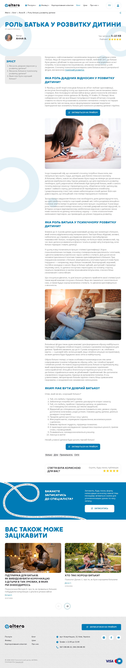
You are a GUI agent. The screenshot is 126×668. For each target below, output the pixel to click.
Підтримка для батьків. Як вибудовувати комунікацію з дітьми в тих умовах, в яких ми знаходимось (27, 580)
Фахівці (44, 5)
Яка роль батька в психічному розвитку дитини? (23, 72)
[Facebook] (111, 637)
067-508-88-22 (66, 647)
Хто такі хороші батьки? (82, 575)
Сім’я (76, 455)
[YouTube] (118, 637)
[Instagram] (103, 637)
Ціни (85, 5)
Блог (78, 5)
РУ (109, 6)
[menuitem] (30, 5)
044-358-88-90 (79, 647)
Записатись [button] (101, 509)
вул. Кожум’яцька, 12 (69, 637)
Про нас (93, 5)
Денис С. (68, 583)
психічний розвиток (74, 70)
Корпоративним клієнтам (62, 5)
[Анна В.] (8, 37)
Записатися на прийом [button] (103, 627)
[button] (59, 606)
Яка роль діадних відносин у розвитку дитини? (23, 67)
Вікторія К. (8, 595)
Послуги (31, 5)
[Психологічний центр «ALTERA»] (12, 5)
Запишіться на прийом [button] (85, 113)
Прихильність (66, 455)
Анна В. (21, 39)
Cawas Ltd (19, 662)
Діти (56, 455)
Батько (49, 455)
